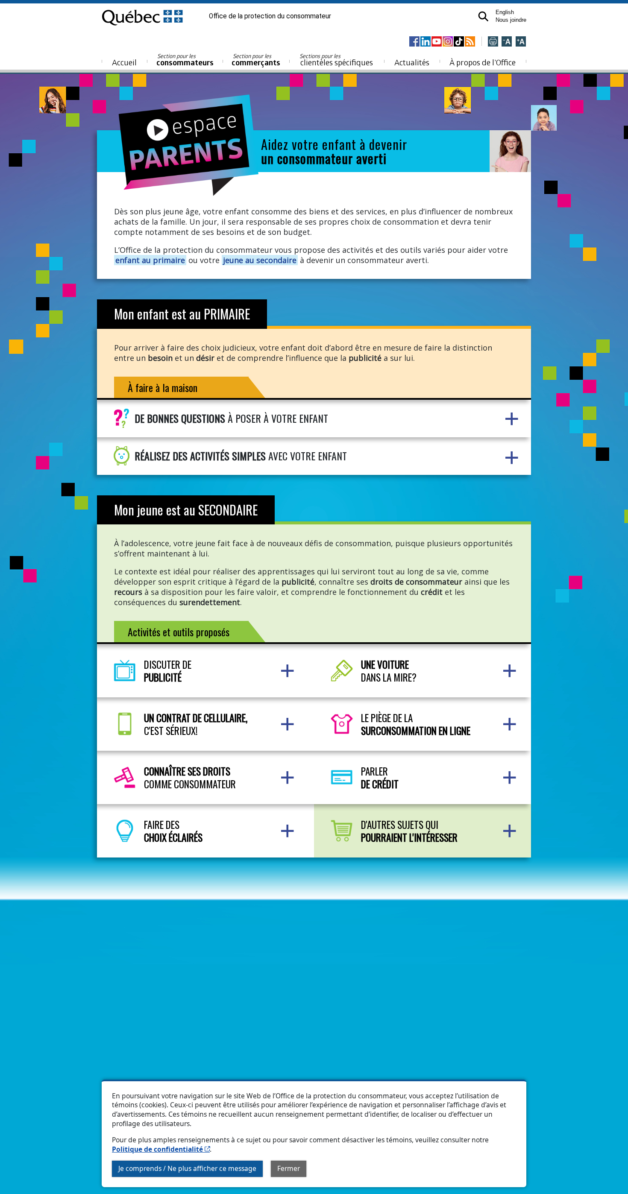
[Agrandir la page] (521, 42)
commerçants (256, 60)
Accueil (124, 62)
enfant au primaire (150, 260)
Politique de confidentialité (161, 1149)
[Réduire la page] (507, 42)
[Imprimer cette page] (493, 42)
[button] (483, 16)
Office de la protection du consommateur (270, 16)
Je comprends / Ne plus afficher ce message (187, 1168)
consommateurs (185, 60)
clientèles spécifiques (336, 59)
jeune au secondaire (259, 260)
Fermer (288, 1168)
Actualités (411, 62)
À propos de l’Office (482, 62)
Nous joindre (511, 20)
